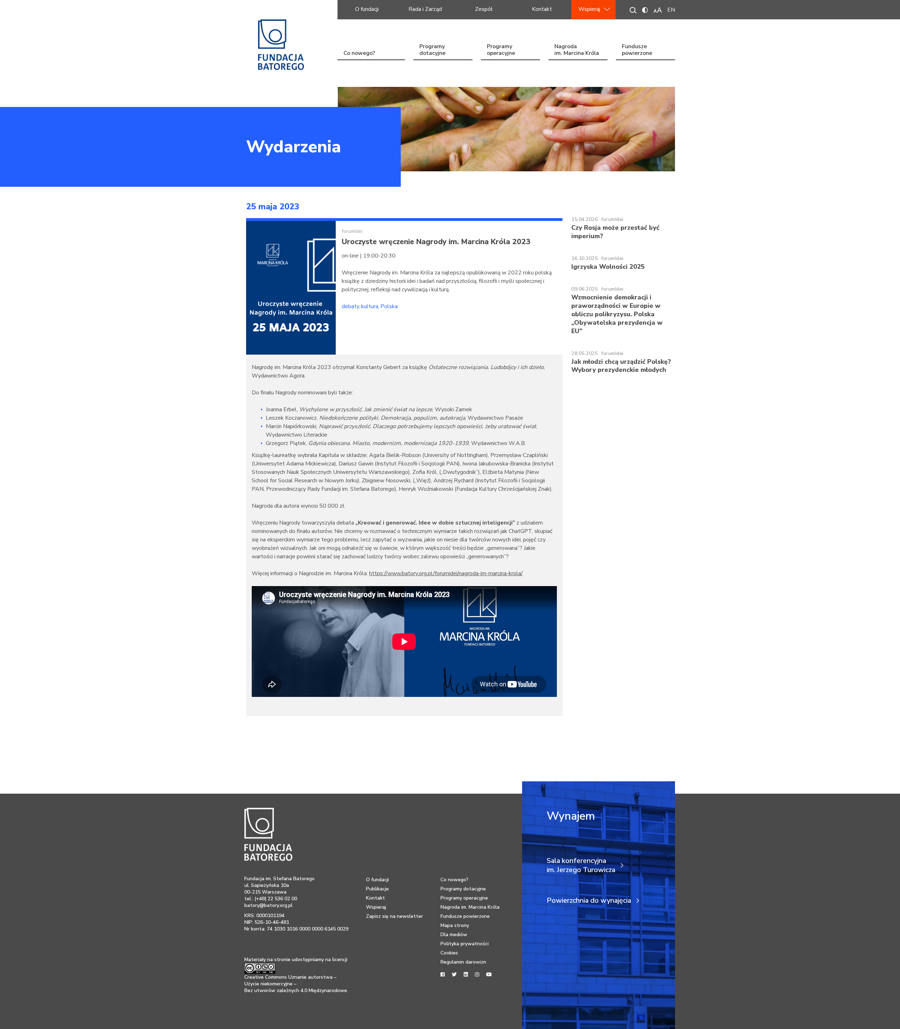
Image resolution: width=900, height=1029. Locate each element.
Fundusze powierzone (637, 50)
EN (671, 10)
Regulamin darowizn (463, 962)
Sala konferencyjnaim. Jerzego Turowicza (581, 865)
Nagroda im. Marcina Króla (576, 50)
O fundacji (367, 9)
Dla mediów (454, 934)
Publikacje (377, 888)
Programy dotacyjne (432, 50)
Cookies (449, 952)
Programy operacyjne (501, 50)
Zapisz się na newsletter (394, 916)
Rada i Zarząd (425, 9)
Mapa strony (455, 925)
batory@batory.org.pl (268, 905)
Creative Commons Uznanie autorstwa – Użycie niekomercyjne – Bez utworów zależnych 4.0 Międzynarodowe (295, 984)
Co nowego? (359, 53)
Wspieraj (589, 9)
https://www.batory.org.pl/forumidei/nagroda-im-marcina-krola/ (446, 573)
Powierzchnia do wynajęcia (589, 900)
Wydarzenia (293, 146)
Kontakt (542, 9)
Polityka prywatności (465, 943)
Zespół (484, 9)
